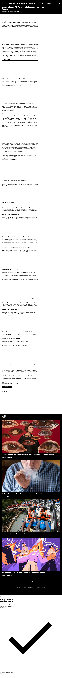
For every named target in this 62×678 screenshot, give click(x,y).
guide (11, 383)
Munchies (23, 3)
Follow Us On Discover (6, 386)
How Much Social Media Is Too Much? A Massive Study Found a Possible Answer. (24, 572)
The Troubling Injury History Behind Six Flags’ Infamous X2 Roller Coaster (21, 533)
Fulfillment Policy (42, 587)
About (18, 587)
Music (27, 3)
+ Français (58, 0)
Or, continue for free (3, 607)
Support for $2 (2, 606)
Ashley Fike (10, 457)
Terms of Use (31, 587)
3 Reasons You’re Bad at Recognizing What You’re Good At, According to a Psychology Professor (28, 454)
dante (9, 383)
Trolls (13, 383)
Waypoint (31, 3)
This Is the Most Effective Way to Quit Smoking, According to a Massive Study (23, 493)
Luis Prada (10, 496)
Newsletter (49, 3)
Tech (20, 3)
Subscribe (43, 3)
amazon (3, 383)
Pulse (14, 3)
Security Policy (36, 587)
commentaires (6, 383)
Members (35, 3)
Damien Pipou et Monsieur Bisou (8, 11)
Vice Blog (16, 383)
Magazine (10, 3)
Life (17, 3)
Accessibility (21, 587)
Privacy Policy (26, 587)
